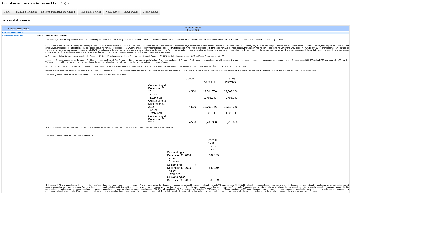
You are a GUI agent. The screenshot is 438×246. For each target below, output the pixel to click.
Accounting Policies (90, 11)
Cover (7, 11)
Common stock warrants (12, 36)
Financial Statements (26, 11)
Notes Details (131, 11)
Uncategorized (150, 11)
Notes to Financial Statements (58, 11)
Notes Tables (113, 11)
